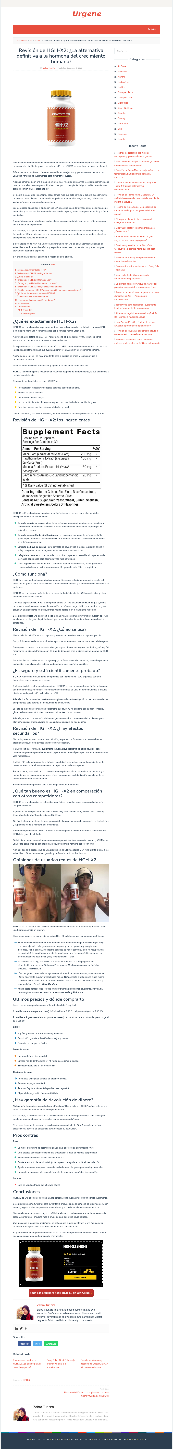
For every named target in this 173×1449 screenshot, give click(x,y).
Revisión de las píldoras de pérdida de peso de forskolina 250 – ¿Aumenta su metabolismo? (136, 296)
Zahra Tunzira (43, 1406)
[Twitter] (21, 1328)
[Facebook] (25, 1328)
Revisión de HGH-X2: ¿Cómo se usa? (33, 279)
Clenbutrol (123, 102)
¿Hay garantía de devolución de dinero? (35, 299)
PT (100, 1439)
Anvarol (121, 76)
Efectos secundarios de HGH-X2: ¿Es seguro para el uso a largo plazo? (27, 1363)
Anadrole (122, 71)
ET (53, 1439)
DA (43, 1439)
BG (33, 1439)
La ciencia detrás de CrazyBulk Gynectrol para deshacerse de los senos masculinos (135, 285)
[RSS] (86, 3)
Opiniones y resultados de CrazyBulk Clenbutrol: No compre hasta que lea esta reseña (134, 248)
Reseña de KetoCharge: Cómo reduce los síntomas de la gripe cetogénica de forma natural (135, 210)
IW (76, 1439)
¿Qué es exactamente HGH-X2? (30, 269)
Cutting (121, 118)
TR (140, 1439)
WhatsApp (51, 1343)
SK (120, 1439)
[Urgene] (87, 14)
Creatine (122, 113)
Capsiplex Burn (125, 92)
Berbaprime (123, 81)
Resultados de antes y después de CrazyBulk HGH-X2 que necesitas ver (95, 1363)
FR (61, 1439)
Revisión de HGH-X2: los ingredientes (33, 273)
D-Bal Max (123, 123)
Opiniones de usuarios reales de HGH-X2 (35, 293)
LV (90, 1439)
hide (53, 264)
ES (130, 1439)
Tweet (37, 1343)
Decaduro (122, 134)
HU (81, 1439)
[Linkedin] (16, 1328)
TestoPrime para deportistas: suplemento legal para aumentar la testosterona (135, 306)
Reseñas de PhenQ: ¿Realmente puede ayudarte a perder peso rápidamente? (134, 323)
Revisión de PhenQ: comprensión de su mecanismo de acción (134, 259)
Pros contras (22, 303)
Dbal (120, 128)
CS (38, 1439)
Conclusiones (22, 306)
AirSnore (122, 66)
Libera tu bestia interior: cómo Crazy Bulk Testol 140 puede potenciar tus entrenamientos (135, 186)
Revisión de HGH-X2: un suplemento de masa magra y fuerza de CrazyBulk (86, 1392)
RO (110, 1439)
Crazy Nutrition (125, 107)
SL (125, 1439)
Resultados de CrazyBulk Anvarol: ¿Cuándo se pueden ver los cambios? (136, 163)
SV (135, 1439)
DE (66, 1439)
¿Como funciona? (24, 276)
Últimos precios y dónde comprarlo (31, 296)
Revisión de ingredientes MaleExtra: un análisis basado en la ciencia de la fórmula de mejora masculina (136, 198)
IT (86, 1439)
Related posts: (27, 313)
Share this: (25, 309)
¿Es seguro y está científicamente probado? (36, 283)
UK (144, 1439)
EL (71, 1439)
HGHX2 (26, 1380)
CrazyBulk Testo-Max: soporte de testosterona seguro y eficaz (131, 276)
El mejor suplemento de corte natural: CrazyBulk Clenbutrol (133, 220)
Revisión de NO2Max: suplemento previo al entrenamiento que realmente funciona (136, 332)
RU (115, 1439)
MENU (154, 29)
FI (57, 1439)
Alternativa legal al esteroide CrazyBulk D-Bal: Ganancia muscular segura (135, 315)
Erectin (121, 139)
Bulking (121, 87)
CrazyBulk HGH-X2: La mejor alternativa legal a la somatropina (61, 1363)
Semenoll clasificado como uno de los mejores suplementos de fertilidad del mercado (137, 341)
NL (48, 1439)
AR (28, 1439)
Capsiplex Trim (125, 97)
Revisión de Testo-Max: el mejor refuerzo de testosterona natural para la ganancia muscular (136, 173)
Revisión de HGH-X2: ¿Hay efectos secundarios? (38, 286)
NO (95, 1439)
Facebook (24, 1343)
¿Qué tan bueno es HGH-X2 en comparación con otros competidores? (48, 289)
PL (105, 1439)
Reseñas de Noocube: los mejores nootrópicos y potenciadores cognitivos (133, 154)
